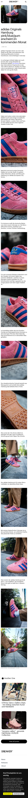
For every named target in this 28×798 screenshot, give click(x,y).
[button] (2, 1)
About (3, 766)
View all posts (14, 741)
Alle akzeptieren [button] (7, 793)
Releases (4, 762)
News (3, 759)
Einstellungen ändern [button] (18, 793)
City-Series (15, 63)
